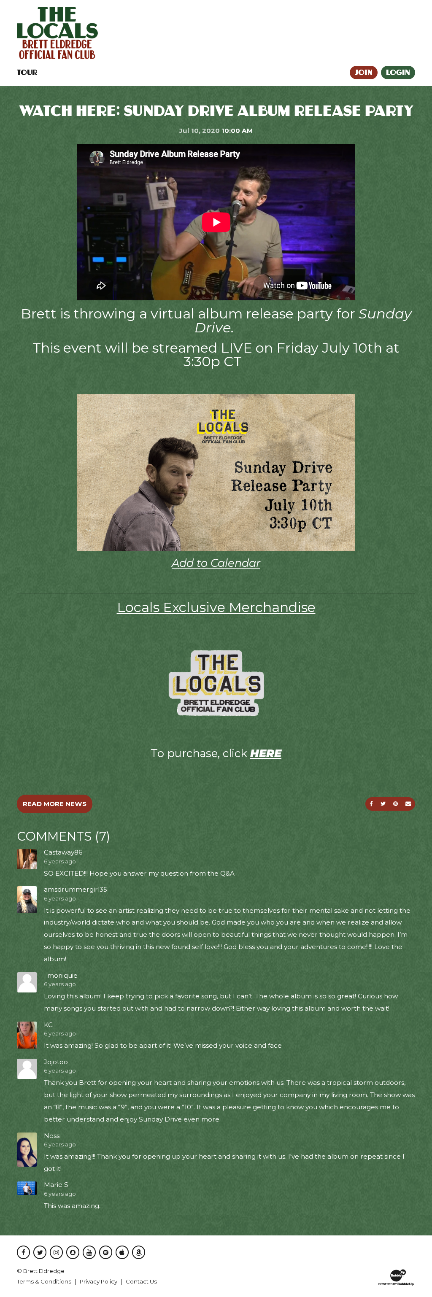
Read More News (54, 804)
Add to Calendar (216, 562)
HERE (265, 753)
